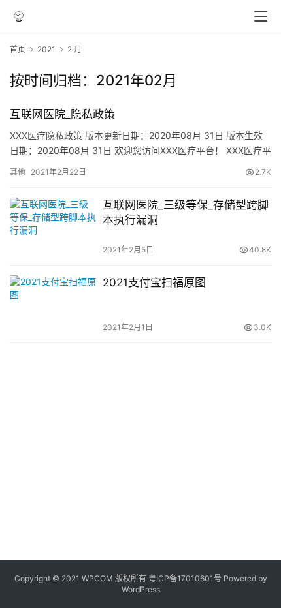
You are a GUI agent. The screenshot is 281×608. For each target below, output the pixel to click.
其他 (17, 172)
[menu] (260, 16)
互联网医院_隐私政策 (62, 114)
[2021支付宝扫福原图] (53, 304)
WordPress (141, 589)
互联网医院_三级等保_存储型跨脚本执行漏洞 (186, 212)
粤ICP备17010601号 (185, 578)
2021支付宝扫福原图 (154, 282)
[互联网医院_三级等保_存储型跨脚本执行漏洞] (53, 226)
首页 (17, 49)
